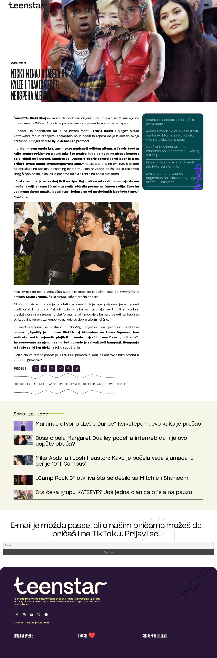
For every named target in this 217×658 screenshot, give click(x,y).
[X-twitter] (38, 614)
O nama (18, 623)
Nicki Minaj (92, 384)
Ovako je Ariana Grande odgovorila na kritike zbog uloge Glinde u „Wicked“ (171, 178)
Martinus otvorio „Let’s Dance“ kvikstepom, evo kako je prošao (118, 424)
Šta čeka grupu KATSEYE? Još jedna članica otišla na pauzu (114, 492)
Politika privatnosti (37, 623)
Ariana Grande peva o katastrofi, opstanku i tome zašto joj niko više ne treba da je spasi (172, 135)
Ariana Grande (45, 384)
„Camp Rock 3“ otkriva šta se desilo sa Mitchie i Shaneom (112, 478)
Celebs (18, 63)
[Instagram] (198, 5)
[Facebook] (46, 614)
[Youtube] (31, 614)
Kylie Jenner (69, 384)
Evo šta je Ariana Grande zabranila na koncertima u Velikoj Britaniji (172, 151)
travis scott (115, 384)
